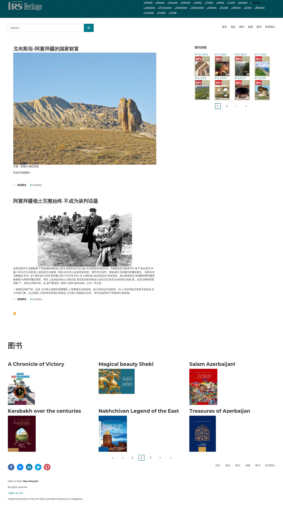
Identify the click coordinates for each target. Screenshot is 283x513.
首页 (224, 26)
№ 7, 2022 (260, 54)
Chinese (256, 2)
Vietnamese (198, 7)
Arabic (221, 2)
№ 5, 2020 (220, 78)
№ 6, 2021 (200, 78)
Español (243, 2)
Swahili (162, 12)
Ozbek (173, 12)
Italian (198, 2)
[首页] (25, 5)
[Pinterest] (47, 466)
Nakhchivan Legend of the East (139, 411)
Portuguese (165, 7)
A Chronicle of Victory (36, 364)
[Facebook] (11, 466)
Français (173, 2)
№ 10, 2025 (201, 54)
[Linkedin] (29, 466)
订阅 (14, 313)
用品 (233, 26)
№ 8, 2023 (240, 54)
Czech (232, 2)
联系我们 (270, 26)
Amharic (212, 7)
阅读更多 (22, 185)
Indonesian (181, 7)
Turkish (209, 2)
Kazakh (224, 7)
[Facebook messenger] (20, 466)
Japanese (150, 7)
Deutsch (186, 2)
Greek (248, 7)
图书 (259, 26)
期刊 (241, 26)
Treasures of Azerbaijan (219, 411)
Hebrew (237, 7)
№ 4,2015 (240, 78)
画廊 (250, 26)
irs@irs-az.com (15, 493)
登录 (32, 185)
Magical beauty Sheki (126, 364)
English (148, 2)
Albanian (260, 7)
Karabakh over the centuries (44, 411)
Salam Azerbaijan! (212, 364)
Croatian (149, 12)
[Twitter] (38, 466)
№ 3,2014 (260, 78)
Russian (161, 2)
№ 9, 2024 (220, 54)
